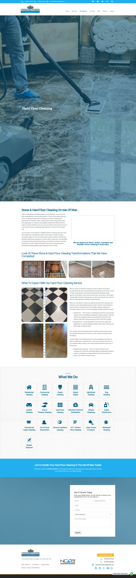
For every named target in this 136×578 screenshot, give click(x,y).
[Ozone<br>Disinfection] (106, 405)
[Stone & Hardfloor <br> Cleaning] (60, 422)
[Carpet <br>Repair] (75, 387)
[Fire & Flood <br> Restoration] (44, 422)
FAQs (98, 11)
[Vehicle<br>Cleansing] (91, 405)
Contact (112, 11)
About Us (74, 11)
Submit (77, 532)
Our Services (83, 11)
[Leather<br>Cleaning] (29, 405)
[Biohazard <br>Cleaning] (106, 422)
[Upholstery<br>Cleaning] (91, 387)
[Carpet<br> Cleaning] (60, 387)
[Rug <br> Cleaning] (106, 387)
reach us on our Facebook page (71, 471)
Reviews (105, 11)
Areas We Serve (35, 567)
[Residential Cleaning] (29, 387)
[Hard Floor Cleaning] (60, 405)
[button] (74, 11)
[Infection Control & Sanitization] (75, 405)
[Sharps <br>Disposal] (29, 440)
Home (67, 11)
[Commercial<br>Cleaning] (44, 387)
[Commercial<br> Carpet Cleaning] (29, 422)
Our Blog (92, 11)
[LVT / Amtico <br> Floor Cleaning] (75, 422)
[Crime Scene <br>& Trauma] (91, 422)
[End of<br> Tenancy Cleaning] (44, 405)
